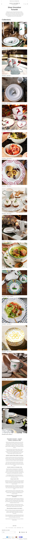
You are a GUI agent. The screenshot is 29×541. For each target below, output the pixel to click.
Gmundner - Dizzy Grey (6, 213)
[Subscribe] (14, 532)
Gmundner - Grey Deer (6, 103)
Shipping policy (20, 538)
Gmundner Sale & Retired (7, 434)
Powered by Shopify (9, 538)
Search (7, 527)
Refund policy (13, 538)
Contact (15, 527)
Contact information (25, 538)
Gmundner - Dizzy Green (6, 158)
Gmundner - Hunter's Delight (7, 296)
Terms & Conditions (10, 527)
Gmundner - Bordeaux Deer (7, 130)
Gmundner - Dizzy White (6, 241)
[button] (1, 4)
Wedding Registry (19, 527)
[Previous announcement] (1, 1)
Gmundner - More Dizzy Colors (8, 406)
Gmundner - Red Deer (6, 75)
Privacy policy (16, 538)
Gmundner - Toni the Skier (7, 379)
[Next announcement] (27, 1)
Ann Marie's (5, 538)
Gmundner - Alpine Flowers (7, 268)
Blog (22, 527)
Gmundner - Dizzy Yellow (7, 351)
